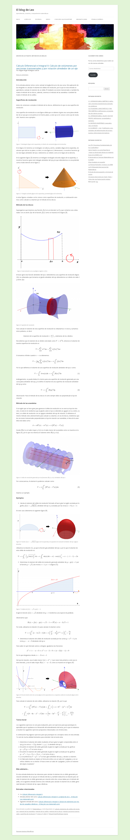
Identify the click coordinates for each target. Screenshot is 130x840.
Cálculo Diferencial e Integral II (32, 794)
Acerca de (27, 19)
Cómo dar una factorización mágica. (99, 179)
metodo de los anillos (42, 811)
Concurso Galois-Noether (63, 19)
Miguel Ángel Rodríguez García (58, 814)
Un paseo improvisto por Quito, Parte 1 (100, 177)
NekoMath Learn (81, 19)
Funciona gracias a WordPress (25, 831)
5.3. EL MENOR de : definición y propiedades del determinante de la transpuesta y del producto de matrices (100, 130)
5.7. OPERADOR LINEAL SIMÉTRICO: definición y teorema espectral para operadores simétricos (100, 103)
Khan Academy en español (96, 162)
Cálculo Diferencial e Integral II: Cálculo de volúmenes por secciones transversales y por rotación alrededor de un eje (47, 67)
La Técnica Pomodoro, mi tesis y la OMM (100, 165)
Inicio (18, 19)
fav (97, 182)
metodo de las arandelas (27, 811)
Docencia (38, 19)
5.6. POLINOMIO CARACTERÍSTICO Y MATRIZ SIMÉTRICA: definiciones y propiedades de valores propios (100, 111)
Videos (48, 19)
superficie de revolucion (27, 814)
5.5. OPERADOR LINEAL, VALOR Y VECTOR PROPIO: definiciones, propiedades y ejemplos (100, 118)
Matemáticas (37, 809)
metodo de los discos (55, 811)
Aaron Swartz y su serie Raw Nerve (99, 150)
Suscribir (93, 75)
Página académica (97, 19)
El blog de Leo (25, 10)
